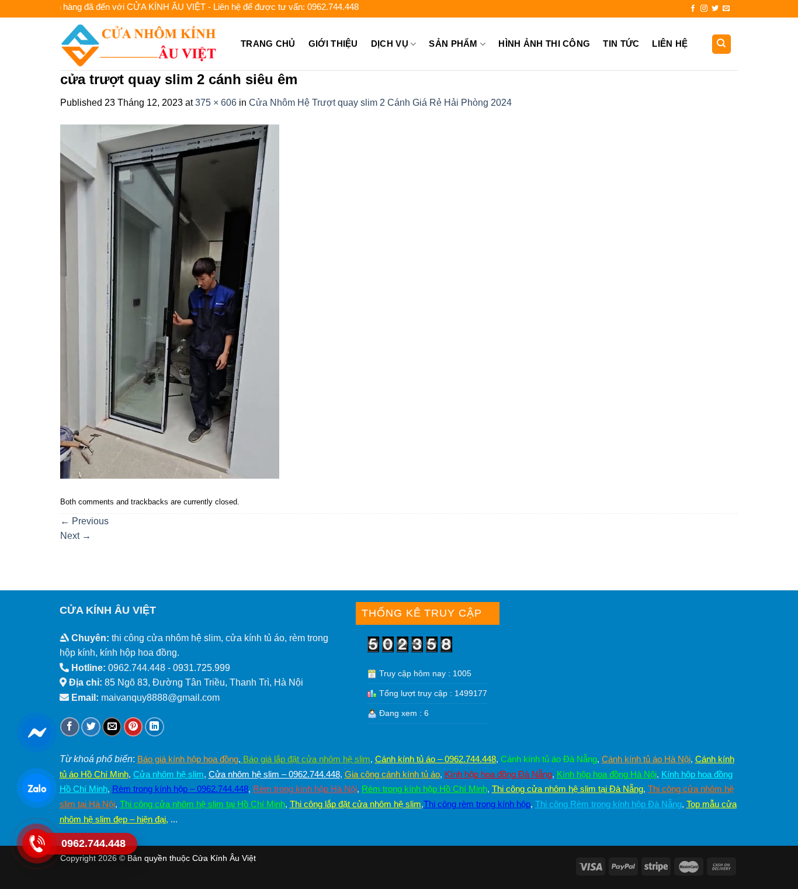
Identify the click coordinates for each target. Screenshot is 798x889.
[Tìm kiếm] (721, 44)
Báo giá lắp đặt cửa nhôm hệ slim (305, 759)
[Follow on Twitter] (715, 9)
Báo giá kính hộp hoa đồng (187, 759)
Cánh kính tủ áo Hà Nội (646, 759)
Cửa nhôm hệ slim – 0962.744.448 (274, 774)
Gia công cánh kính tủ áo (392, 774)
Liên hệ (670, 44)
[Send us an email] (726, 9)
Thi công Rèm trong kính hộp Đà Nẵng (608, 804)
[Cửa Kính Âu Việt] (140, 44)
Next (75, 536)
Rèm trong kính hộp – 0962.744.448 (180, 789)
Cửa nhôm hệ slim (168, 774)
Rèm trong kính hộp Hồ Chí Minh (424, 789)
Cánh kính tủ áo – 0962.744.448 (435, 759)
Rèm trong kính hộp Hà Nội (305, 789)
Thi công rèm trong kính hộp (477, 804)
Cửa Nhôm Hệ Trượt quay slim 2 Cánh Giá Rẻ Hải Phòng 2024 (380, 103)
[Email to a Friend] (112, 726)
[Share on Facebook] (69, 726)
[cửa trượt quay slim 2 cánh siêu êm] (169, 301)
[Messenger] (36, 732)
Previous (84, 521)
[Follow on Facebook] (692, 9)
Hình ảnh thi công (544, 44)
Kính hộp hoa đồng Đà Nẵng (498, 774)
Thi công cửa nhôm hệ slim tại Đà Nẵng (567, 789)
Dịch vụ (389, 44)
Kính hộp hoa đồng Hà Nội (607, 774)
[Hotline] (36, 843)
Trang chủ (268, 44)
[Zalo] (36, 787)
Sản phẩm (453, 44)
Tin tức (621, 44)
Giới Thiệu (333, 44)
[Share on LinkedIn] (154, 726)
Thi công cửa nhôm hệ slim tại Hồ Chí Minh (202, 804)
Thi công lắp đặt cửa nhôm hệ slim (355, 804)
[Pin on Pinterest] (133, 726)
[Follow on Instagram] (703, 9)
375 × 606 (216, 103)
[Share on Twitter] (90, 726)
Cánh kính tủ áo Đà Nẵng (549, 759)
